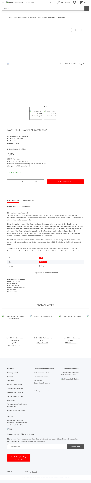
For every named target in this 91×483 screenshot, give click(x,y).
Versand (25, 161)
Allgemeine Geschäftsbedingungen (42, 382)
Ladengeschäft (12, 373)
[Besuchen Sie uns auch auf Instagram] (15, 467)
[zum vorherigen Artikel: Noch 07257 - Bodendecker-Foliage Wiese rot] (76, 17)
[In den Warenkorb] (9, 24)
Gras (41, 257)
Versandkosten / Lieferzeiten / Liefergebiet (17, 405)
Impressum (38, 387)
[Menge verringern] (9, 182)
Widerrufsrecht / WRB (41, 373)
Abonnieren (75, 446)
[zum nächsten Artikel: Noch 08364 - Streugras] (81, 17)
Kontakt (10, 377)
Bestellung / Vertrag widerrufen (18, 458)
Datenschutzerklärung (41, 377)
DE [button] (50, 2)
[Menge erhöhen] (41, 182)
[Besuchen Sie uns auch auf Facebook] (9, 467)
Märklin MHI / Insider (14, 384)
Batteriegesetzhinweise (42, 391)
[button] (63, 2)
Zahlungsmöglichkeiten (15, 388)
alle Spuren (43, 261)
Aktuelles (10, 381)
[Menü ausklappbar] (3, 1)
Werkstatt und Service (15, 392)
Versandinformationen (15, 396)
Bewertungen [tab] (28, 200)
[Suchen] (86, 8)
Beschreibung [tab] (13, 200)
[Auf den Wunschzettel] (79, 30)
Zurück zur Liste (14, 17)
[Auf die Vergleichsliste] (73, 30)
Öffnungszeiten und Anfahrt (17, 410)
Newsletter (11, 400)
